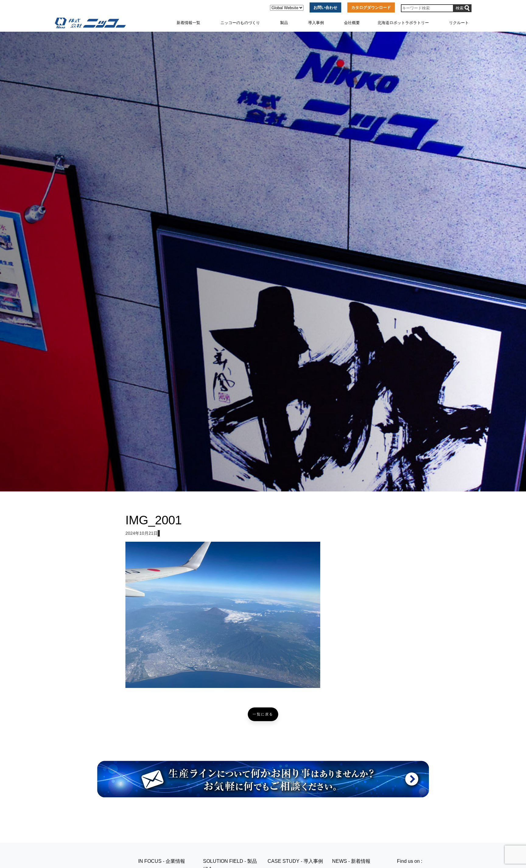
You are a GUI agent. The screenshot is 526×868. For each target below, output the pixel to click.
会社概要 (352, 22)
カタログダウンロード (371, 7)
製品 (284, 22)
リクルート (459, 22)
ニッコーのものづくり (240, 22)
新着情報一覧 (188, 22)
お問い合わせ (325, 7)
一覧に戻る (263, 714)
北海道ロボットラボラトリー (403, 22)
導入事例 (316, 22)
